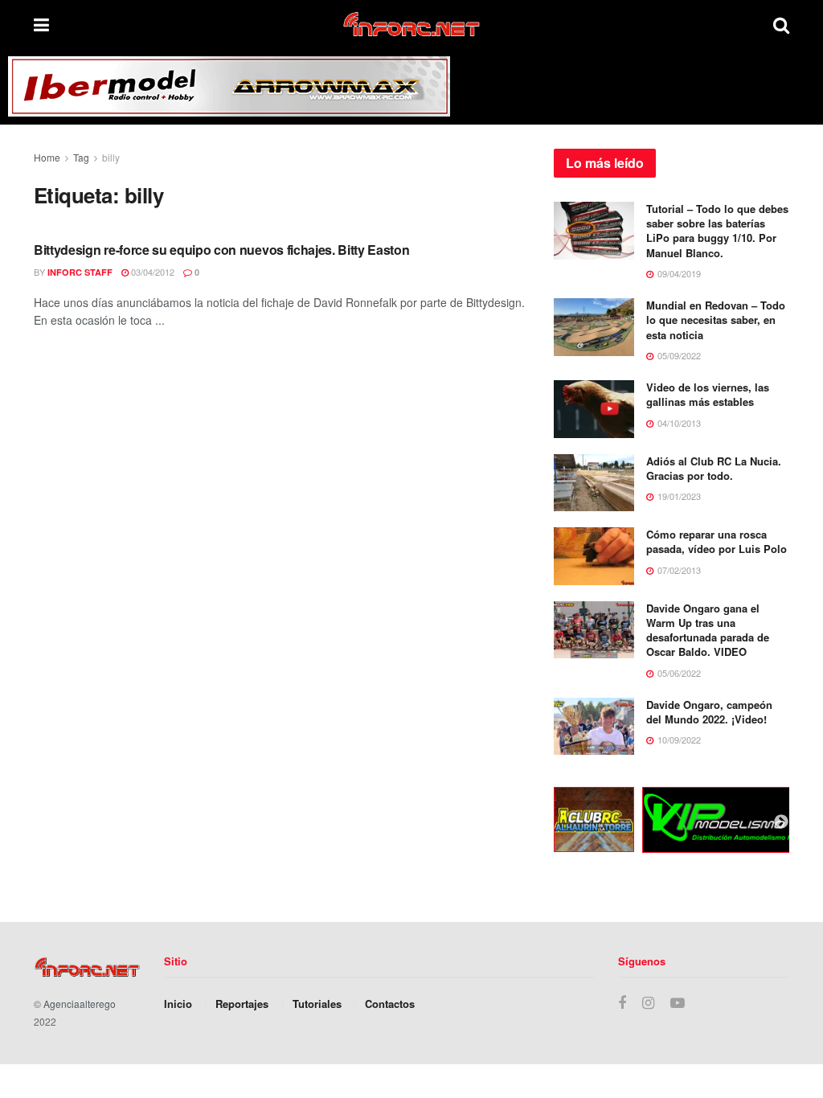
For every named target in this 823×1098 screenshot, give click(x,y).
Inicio (178, 1003)
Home (47, 157)
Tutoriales (317, 1003)
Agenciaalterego (79, 1003)
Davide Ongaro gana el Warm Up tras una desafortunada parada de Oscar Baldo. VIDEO (707, 630)
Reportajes (241, 1003)
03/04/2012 (151, 271)
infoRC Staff (80, 272)
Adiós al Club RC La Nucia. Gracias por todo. (713, 468)
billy (111, 157)
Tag (81, 157)
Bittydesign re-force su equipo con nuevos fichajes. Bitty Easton (222, 249)
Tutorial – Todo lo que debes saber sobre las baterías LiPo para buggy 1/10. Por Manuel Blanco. (717, 230)
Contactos (390, 1003)
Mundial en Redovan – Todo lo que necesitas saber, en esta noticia (715, 319)
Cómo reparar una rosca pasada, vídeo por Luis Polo (716, 541)
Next (781, 822)
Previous (542, 822)
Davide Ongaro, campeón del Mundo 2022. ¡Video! (709, 712)
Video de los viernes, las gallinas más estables (707, 394)
